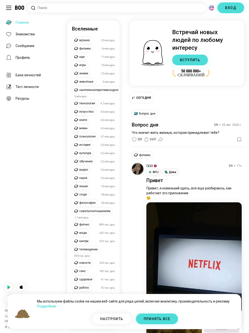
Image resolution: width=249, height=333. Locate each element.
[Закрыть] (11, 11)
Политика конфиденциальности (148, 323)
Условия (117, 323)
